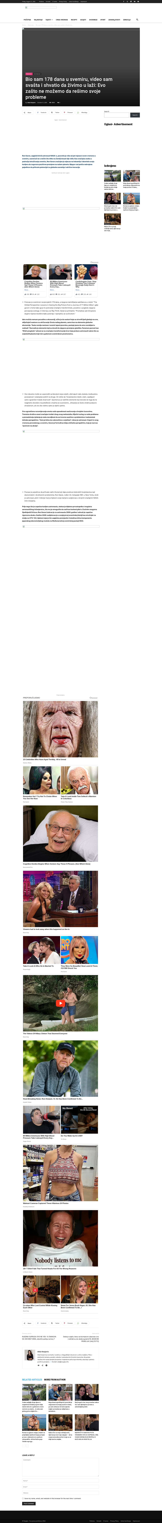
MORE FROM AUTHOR (54, 1379)
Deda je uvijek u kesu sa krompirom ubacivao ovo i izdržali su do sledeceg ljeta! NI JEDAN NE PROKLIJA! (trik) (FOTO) (81, 1339)
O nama (54, 1)
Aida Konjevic (31, 102)
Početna (41, 1)
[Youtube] (138, 1)
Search (106, 111)
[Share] (43, 1365)
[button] (137, 20)
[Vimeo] (131, 1)
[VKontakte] (134, 1)
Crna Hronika (62, 20)
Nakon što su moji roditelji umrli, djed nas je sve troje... (112, 228)
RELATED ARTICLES (32, 1379)
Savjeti (83, 20)
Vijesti (48, 20)
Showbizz (93, 20)
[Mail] (39, 1365)
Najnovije (38, 20)
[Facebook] (123, 1)
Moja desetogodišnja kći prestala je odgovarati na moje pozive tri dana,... (131, 185)
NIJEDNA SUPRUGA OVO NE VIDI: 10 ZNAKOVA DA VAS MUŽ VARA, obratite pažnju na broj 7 (39, 1338)
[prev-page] (23, 1446)
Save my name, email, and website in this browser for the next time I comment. (52, 1498)
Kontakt (48, 1)
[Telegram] (47, 1365)
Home (24, 25)
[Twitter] (127, 1)
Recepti (74, 20)
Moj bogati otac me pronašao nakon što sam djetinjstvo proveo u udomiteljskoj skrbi (87, 1405)
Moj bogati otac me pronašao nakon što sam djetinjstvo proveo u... (112, 208)
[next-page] (27, 1446)
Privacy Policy (63, 1)
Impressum (84, 1)
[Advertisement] (60, 136)
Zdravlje (127, 20)
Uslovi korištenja (73, 1)
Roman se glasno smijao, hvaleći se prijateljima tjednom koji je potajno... (131, 208)
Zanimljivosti (114, 20)
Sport (102, 20)
